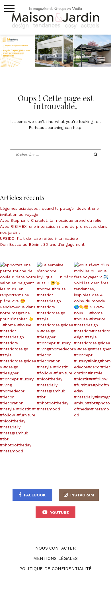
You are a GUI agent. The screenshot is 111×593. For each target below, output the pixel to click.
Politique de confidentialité (55, 568)
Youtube (59, 512)
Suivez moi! (21, 358)
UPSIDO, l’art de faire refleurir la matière (39, 238)
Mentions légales (55, 558)
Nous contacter (55, 548)
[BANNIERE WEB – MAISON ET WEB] (55, 50)
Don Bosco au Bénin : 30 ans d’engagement (42, 244)
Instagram (82, 495)
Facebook (35, 495)
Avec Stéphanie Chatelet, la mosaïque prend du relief (51, 220)
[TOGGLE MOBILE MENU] (9, 8)
